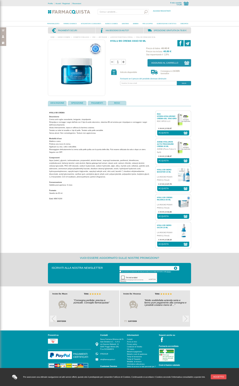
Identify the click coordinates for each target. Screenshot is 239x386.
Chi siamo (130, 349)
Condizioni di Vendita (134, 347)
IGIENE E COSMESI (111, 23)
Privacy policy (132, 344)
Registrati (66, 3)
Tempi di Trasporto (133, 359)
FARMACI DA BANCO (70, 23)
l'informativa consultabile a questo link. (188, 377)
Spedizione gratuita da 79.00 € (170, 30)
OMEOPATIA (184, 23)
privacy (169, 271)
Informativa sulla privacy (136, 364)
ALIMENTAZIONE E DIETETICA (166, 23)
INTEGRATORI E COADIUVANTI (91, 23)
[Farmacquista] (69, 11)
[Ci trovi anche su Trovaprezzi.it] (53, 341)
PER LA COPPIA (148, 23)
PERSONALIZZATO (53, 23)
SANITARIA (125, 23)
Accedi (58, 3)
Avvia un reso (132, 342)
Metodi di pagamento (134, 352)
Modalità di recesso (134, 362)
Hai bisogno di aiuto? (117, 30)
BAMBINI (135, 23)
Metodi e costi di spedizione (137, 354)
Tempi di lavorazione (134, 357)
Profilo (50, 3)
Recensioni (76, 3)
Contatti (130, 339)
